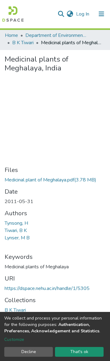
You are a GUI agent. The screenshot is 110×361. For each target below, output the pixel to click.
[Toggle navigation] (101, 14)
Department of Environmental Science (55, 35)
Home (11, 35)
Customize (14, 339)
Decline (28, 352)
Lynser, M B (17, 237)
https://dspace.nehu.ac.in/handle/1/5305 (47, 288)
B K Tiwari (23, 42)
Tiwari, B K (16, 230)
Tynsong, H (16, 223)
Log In (83, 14)
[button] (70, 14)
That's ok (79, 352)
